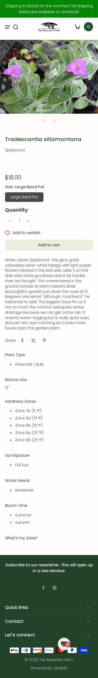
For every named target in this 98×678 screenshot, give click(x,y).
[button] (49, 245)
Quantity (16, 210)
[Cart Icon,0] (77, 27)
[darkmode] (88, 26)
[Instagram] (54, 587)
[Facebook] (43, 587)
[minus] (10, 221)
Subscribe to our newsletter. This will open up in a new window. (49, 567)
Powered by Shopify (49, 668)
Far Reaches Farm (56, 660)
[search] (15, 27)
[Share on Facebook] (22, 340)
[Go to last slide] (43, 121)
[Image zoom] (49, 77)
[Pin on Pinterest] (44, 340)
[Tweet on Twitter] (33, 340)
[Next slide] (55, 121)
